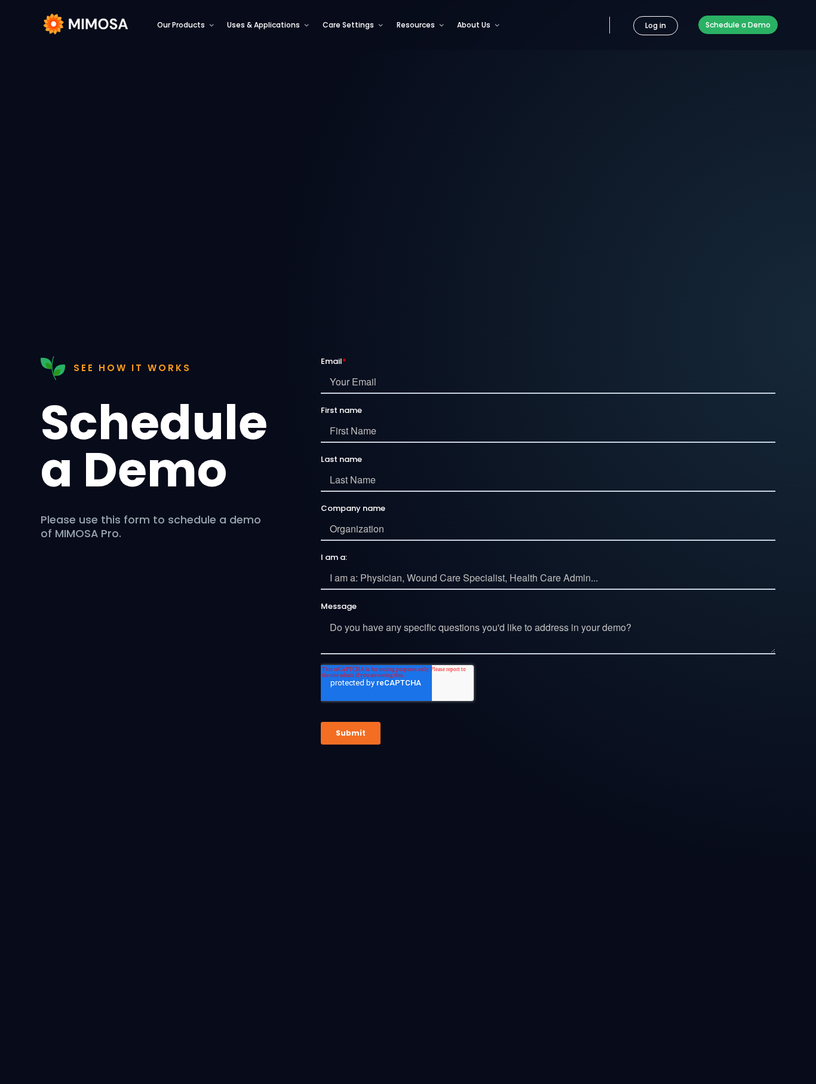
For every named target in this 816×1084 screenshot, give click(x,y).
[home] (84, 24)
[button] (186, 24)
